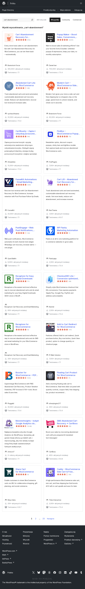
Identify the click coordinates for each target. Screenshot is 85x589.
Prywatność (7, 544)
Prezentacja (28, 532)
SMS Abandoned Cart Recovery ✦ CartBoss (67, 422)
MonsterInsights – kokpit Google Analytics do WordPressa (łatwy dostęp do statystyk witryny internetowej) (27, 422)
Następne (50, 519)
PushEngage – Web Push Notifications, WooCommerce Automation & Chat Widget (25, 229)
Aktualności (7, 536)
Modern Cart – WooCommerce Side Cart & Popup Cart (66, 84)
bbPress (6, 559)
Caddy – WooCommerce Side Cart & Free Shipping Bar (68, 470)
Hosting (5, 540)
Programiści (48, 540)
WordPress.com (9, 551)
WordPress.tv (50, 544)
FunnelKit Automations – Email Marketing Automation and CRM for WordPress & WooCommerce (27, 180)
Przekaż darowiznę (73, 540)
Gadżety (69, 544)
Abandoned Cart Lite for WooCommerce (25, 84)
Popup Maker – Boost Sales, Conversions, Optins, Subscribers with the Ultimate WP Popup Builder (68, 35)
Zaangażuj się (69, 532)
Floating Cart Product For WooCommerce (67, 373)
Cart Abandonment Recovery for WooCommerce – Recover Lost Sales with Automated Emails (27, 35)
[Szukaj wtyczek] (32, 20)
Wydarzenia (69, 536)
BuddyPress (8, 563)
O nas (4, 532)
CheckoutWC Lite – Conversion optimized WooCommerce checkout (67, 277)
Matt (5, 555)
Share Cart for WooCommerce (25, 470)
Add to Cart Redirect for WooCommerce (67, 325)
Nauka (46, 532)
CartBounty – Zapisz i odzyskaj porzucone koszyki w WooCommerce (26, 132)
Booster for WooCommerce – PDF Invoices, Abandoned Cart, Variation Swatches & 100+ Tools (27, 373)
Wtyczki (26, 540)
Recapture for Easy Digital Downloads (25, 277)
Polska (10, 573)
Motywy (26, 536)
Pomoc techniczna (51, 536)
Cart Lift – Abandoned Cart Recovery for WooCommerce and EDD (68, 180)
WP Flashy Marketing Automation (67, 228)
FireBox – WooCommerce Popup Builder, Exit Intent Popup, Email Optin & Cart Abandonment (67, 132)
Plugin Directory (8, 10)
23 (44, 518)
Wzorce (26, 544)
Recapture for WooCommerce (23, 325)
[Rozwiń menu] (81, 3)
